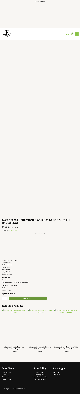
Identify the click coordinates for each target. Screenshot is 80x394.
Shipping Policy (40, 375)
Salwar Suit (5, 377)
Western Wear (6, 379)
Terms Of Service (40, 379)
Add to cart (28, 298)
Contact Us (56, 375)
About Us (56, 372)
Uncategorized (12, 230)
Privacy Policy (40, 372)
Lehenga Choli (6, 372)
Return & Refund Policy (39, 377)
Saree (4, 375)
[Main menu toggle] (77, 34)
